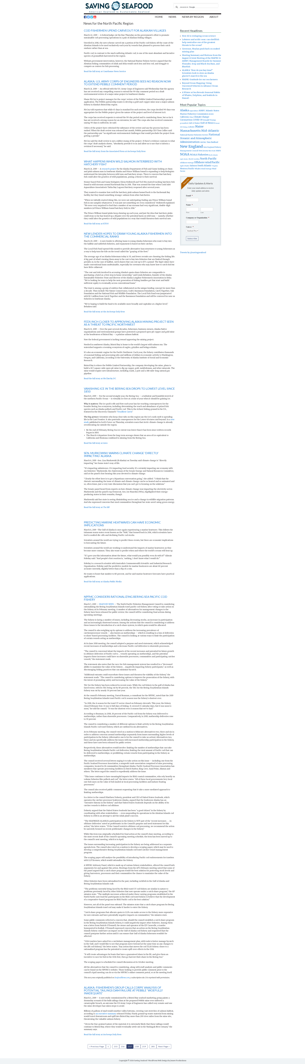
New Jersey (203, 151)
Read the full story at (96, 443)
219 (144, 1046)
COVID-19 (198, 120)
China (191, 117)
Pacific (216, 162)
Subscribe (192, 238)
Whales (198, 169)
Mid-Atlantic (210, 130)
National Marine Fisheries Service (194, 135)
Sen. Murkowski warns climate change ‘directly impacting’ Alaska (121, 454)
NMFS (218, 151)
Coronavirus (186, 120)
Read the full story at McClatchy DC (100, 378)
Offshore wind (202, 162)
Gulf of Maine (194, 123)
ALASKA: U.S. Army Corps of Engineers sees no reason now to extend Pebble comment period (127, 83)
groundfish (184, 123)
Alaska (184, 110)
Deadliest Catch (125, 412)
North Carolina (194, 159)
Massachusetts (190, 130)
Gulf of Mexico (207, 123)
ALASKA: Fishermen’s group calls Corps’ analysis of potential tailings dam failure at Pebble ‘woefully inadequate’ (123, 990)
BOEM (211, 114)
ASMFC (202, 110)
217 (130, 1046)
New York (211, 151)
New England (191, 146)
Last (202, 212)
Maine (199, 126)
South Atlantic (204, 165)
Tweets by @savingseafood (193, 252)
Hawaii (217, 123)
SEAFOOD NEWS (106, 604)
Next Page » (164, 1046)
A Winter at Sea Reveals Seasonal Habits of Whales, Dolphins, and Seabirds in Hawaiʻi (201, 95)
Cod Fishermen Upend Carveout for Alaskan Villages (125, 30)
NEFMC (203, 142)
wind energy (206, 169)
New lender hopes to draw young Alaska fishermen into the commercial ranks (128, 235)
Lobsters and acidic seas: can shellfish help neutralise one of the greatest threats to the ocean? (200, 42)
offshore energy (187, 163)
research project (109, 169)
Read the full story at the (104, 312)
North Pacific (208, 158)
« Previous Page (96, 1046)
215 (116, 1046)
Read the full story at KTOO (96, 224)
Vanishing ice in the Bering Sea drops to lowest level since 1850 (129, 390)
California (184, 117)
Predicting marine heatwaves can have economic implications (122, 524)
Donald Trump (209, 120)
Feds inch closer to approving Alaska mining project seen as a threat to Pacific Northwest (129, 323)
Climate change (201, 117)
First (187, 212)
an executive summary (106, 1014)
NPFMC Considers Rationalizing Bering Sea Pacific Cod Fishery (125, 598)
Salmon (193, 165)
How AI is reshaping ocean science (199, 36)
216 (123, 1046)
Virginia (215, 166)
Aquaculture (193, 111)
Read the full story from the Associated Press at (115, 151)
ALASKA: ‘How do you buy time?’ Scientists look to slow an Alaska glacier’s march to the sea (198, 73)
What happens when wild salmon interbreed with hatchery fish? (123, 163)
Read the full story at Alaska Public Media (103, 581)
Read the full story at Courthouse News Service (105, 71)
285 (153, 1046)
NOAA (184, 154)
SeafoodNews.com (122, 977)
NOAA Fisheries (199, 154)
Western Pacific (187, 168)
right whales (184, 166)
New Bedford (212, 142)
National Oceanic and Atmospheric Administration (200, 138)
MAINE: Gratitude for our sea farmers (200, 79)
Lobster (191, 127)
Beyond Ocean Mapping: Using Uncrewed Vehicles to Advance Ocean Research (200, 86)
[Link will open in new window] (85, 17)
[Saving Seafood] (119, 12)
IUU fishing (184, 127)
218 (137, 1046)
